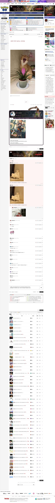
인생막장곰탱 (33, 373)
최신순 (15, 158)
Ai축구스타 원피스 (18, 434)
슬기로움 (33, 386)
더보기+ (53, 17)
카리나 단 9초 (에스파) (18, 379)
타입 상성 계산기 (3, 49)
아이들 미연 (17, 318)
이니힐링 (18, 115)
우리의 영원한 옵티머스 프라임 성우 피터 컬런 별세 (22, 447)
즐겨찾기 (19, 312)
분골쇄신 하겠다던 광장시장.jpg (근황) (20, 460)
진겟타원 (33, 418)
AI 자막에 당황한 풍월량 (19, 415)
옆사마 (32, 402)
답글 (41, 183)
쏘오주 (32, 350)
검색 (7, 21)
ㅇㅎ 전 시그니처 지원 (18, 321)
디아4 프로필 (27, 118)
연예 (17, 314)
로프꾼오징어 (12, 34)
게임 (28, 314)
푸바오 (32, 428)
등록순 (13, 158)
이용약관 (19, 496)
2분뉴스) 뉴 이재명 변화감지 (19, 473)
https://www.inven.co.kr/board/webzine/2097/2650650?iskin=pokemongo (19, 146)
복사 (13, 32)
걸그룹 (2, 75)
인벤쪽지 (16, 115)
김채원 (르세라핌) (18, 366)
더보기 (20, 115)
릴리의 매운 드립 (18, 347)
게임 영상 (2, 79)
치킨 (32, 318)
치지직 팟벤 (2, 30)
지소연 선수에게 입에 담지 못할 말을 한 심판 (21, 386)
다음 (33, 482)
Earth (32, 415)
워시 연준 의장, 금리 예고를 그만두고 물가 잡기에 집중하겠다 (23, 350)
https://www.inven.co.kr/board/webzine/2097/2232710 (16, 143)
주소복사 (10, 146)
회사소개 (13, 496)
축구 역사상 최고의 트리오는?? (19, 337)
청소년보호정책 (28, 496)
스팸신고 (38, 104)
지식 (31, 314)
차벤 (1, 74)
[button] (18, 302)
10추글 (16, 312)
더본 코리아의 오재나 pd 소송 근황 (20, 454)
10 (32, 482)
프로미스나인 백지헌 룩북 (19, 376)
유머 (20, 314)
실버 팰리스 (2, 84)
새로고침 (42, 158)
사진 (33, 314)
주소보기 (10, 32)
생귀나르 (33, 447)
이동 (42, 183)
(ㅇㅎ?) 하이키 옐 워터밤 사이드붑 (20, 363)
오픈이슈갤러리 (41, 32)
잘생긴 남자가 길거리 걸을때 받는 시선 (20, 457)
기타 (41, 314)
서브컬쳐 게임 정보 (3, 80)
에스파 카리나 (17, 324)
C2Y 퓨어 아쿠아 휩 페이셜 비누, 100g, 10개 (49, 102)
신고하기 (35, 104)
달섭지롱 (33, 460)
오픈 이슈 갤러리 (3, 61)
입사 (32, 360)
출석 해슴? (17, 421)
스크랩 (33, 104)
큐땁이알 (33, 470)
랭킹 (19, 118)
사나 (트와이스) (17, 389)
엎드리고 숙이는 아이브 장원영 (19, 360)
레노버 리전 (2, 83)
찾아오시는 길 (38, 496)
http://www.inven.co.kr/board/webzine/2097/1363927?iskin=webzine (18, 141)
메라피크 (33, 347)
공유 (31, 104)
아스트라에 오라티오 (3, 88)
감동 (39, 314)
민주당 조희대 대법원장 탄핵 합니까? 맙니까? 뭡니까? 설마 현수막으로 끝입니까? (26, 441)
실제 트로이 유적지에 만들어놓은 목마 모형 (21, 402)
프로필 (15, 118)
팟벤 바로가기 (2, 71)
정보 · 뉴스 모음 (3, 25)
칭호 (23, 118)
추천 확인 (41, 104)
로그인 (50, 3)
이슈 (13, 314)
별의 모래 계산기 (3, 45)
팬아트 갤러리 (2, 40)
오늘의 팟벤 (2, 64)
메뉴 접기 (39, 118)
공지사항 (42, 496)
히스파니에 (33, 454)
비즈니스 (16, 496)
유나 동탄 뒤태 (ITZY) (18, 392)
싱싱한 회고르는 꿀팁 (18, 334)
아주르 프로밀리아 (3, 87)
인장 (11, 118)
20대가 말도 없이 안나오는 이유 (19, 405)
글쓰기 (41, 310)
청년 (16, 353)
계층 (36, 314)
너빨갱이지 (33, 405)
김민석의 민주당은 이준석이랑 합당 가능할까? (21, 428)
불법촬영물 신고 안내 (33, 496)
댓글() (41, 36)
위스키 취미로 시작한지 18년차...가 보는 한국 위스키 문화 (23, 373)
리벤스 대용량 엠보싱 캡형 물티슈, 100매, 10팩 (49, 99)
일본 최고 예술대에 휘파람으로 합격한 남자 (21, 431)
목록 (39, 36)
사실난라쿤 (33, 421)
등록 (41, 287)
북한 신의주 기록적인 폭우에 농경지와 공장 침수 (22, 444)
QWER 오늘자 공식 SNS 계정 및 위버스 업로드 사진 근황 (23, 470)
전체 (10, 314)
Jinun (32, 353)
